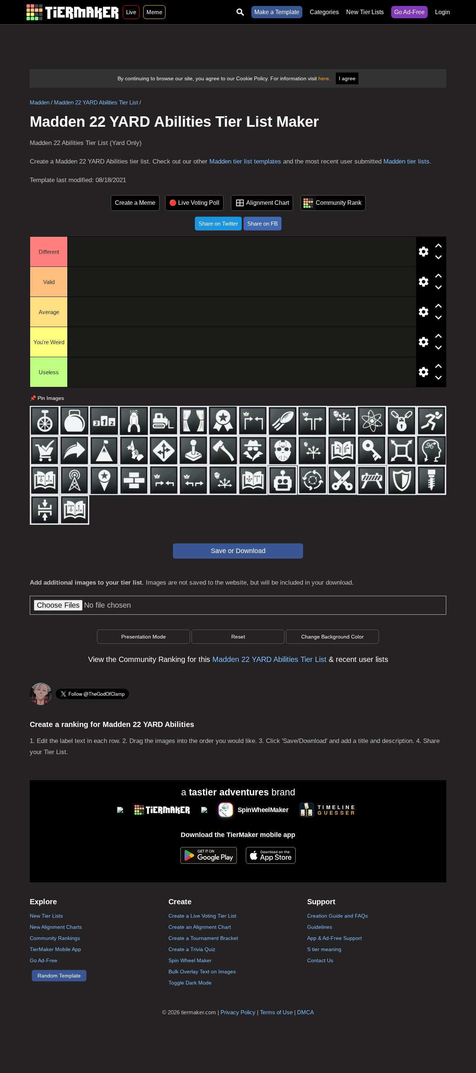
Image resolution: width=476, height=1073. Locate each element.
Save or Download (238, 551)
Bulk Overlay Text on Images (202, 972)
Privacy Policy (238, 1012)
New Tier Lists (365, 12)
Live (131, 12)
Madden (39, 102)
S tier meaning (324, 949)
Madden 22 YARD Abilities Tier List (96, 102)
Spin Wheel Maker (190, 960)
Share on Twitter (218, 223)
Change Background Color (332, 637)
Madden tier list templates (245, 161)
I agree (347, 78)
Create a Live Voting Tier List (202, 916)
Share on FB (262, 223)
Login (442, 12)
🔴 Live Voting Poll (194, 203)
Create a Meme (135, 203)
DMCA (305, 1012)
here (323, 78)
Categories (324, 12)
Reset (238, 637)
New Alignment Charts (56, 927)
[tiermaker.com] (72, 12)
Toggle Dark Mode (190, 983)
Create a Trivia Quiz (191, 949)
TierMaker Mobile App (55, 949)
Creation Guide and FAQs (337, 916)
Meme (154, 12)
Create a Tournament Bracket (203, 938)
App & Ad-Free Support (334, 938)
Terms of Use (276, 1012)
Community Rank (338, 203)
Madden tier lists (406, 161)
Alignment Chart (267, 203)
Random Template (59, 976)
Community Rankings (55, 938)
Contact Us (320, 960)
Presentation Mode (143, 637)
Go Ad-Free (409, 12)
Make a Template (276, 12)
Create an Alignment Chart (199, 927)
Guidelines (319, 927)
